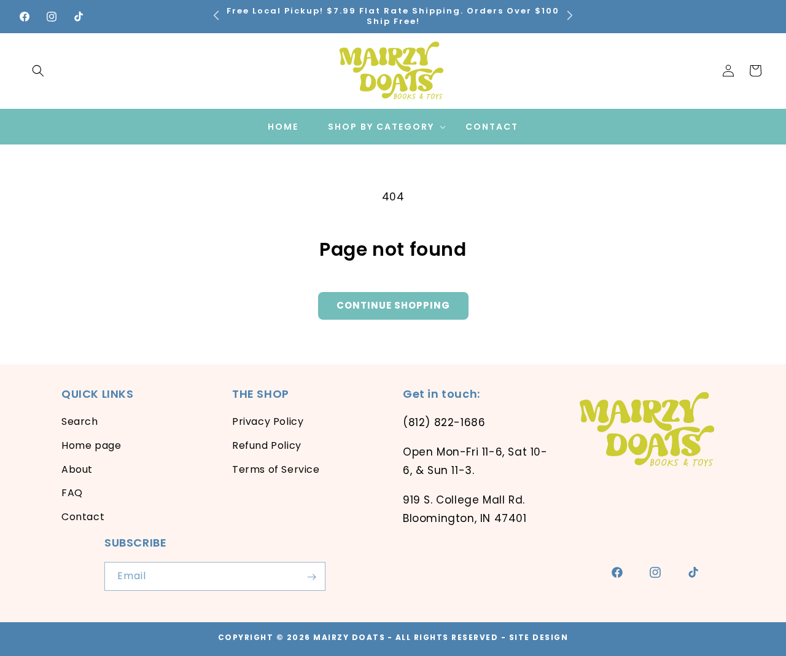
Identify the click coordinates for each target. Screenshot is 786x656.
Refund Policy (267, 445)
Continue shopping (393, 305)
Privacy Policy (267, 421)
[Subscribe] (311, 577)
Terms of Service (276, 469)
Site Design (539, 637)
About (77, 469)
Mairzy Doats (349, 637)
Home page (91, 445)
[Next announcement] (569, 14)
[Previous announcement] (216, 14)
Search (79, 421)
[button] (38, 70)
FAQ (72, 493)
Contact (82, 517)
